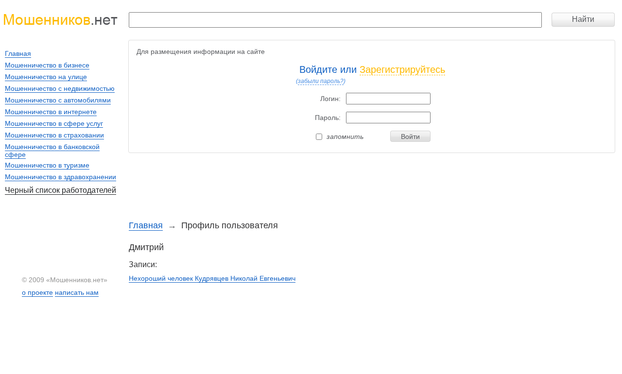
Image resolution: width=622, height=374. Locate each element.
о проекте (37, 292)
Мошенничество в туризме (47, 165)
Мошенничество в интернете (51, 112)
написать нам (77, 292)
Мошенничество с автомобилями (58, 100)
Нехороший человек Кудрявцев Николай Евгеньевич (212, 278)
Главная (146, 225)
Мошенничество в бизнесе (47, 65)
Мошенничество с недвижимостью (60, 88)
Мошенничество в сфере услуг (54, 123)
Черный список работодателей (60, 190)
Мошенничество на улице (46, 77)
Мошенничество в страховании (54, 135)
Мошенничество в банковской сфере (52, 150)
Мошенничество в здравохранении (60, 177)
